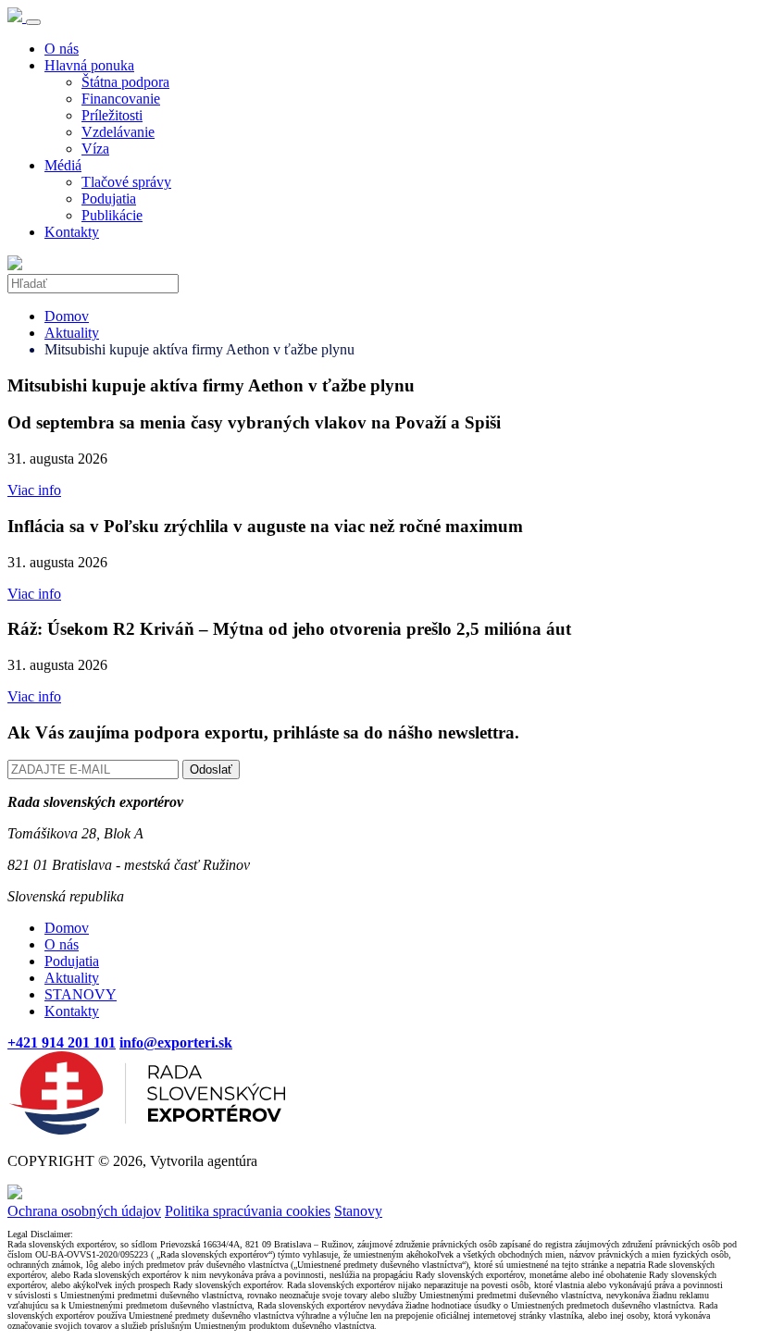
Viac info (34, 490)
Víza (95, 148)
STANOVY (80, 994)
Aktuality (71, 333)
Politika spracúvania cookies (247, 1211)
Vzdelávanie (118, 132)
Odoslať (211, 769)
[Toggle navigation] (33, 22)
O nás (61, 48)
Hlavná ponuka (89, 65)
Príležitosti (112, 115)
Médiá (62, 165)
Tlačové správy (126, 182)
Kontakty (71, 232)
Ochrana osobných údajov (84, 1211)
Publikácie (112, 215)
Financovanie (120, 98)
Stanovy (358, 1211)
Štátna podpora (125, 82)
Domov (66, 316)
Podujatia (108, 198)
